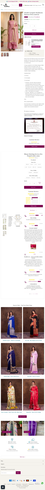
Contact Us (13, 484)
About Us (8, 484)
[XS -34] (32, 165)
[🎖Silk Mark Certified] (12, 441)
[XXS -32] (27, 165)
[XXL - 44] (34, 168)
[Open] (3, 487)
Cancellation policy (26, 485)
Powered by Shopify (22, 487)
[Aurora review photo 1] (33, 246)
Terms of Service (18, 485)
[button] (2, 55)
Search (5, 484)
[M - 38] (39, 165)
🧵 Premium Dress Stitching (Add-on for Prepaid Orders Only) (37, 40)
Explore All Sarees (22, 416)
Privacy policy (18, 484)
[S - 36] (35, 165)
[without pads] (36, 173)
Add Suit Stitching (36, 46)
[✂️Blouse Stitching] (12, 448)
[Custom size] (39, 168)
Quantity (25, 23)
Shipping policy (31, 484)
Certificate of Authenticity (30, 111)
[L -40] (26, 168)
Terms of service (24, 484)
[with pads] (30, 173)
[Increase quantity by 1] (34, 26)
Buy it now (34, 33)
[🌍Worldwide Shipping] (33, 441)
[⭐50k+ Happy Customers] (33, 448)
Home (2, 9)
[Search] (20, 5)
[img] (31, 213)
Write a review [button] (34, 146)
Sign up (18, 472)
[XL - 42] (30, 168)
